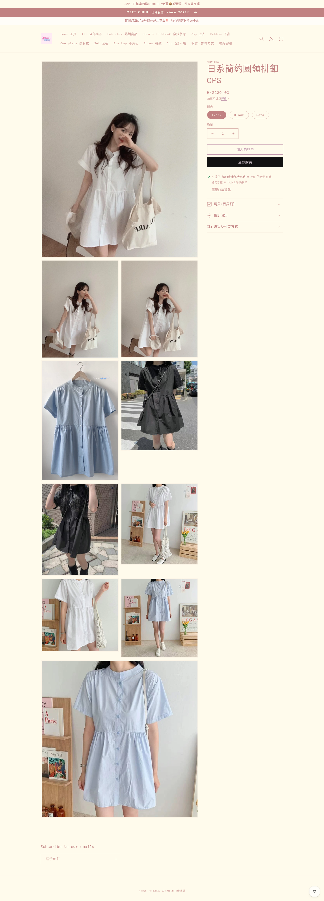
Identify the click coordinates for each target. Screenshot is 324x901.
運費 (224, 99)
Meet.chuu (154, 891)
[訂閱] (115, 859)
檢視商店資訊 (221, 189)
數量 (210, 124)
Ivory (217, 114)
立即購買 (245, 162)
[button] (261, 39)
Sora (260, 114)
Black (239, 114)
